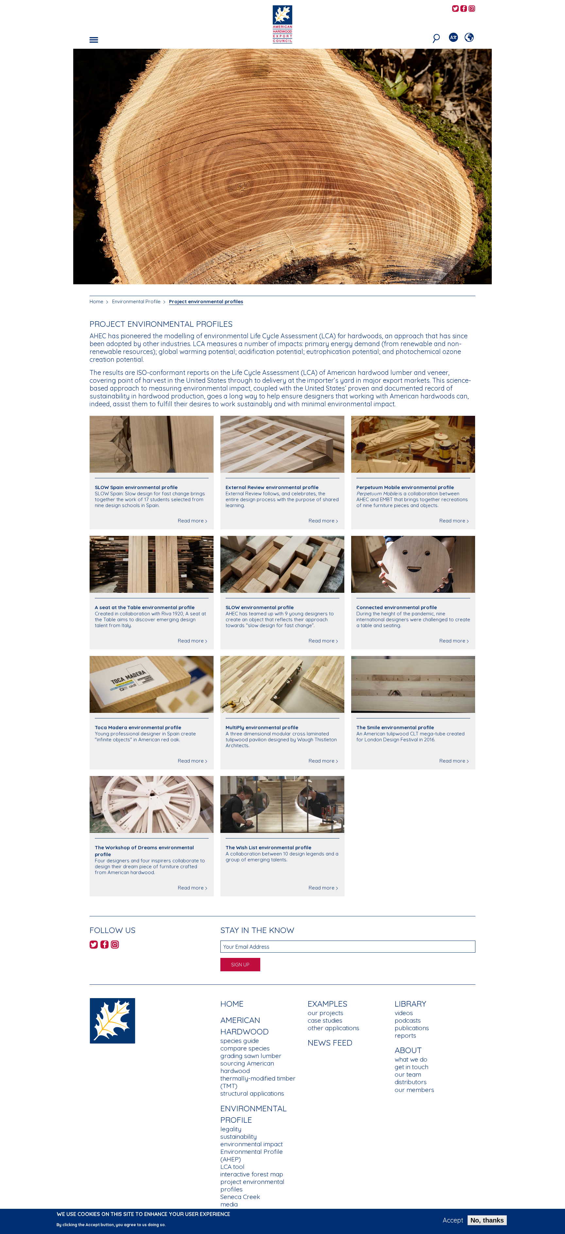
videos (404, 1013)
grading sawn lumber (251, 1056)
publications (412, 1028)
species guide (239, 1041)
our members (414, 1090)
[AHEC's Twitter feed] (455, 9)
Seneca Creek (240, 1197)
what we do (411, 1059)
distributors (411, 1082)
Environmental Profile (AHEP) (251, 1155)
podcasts (408, 1020)
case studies (325, 1020)
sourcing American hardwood (247, 1067)
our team (408, 1074)
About (408, 1050)
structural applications (252, 1093)
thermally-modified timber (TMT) (258, 1082)
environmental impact (251, 1144)
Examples (327, 1003)
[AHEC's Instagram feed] (472, 9)
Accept (453, 1220)
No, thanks (487, 1220)
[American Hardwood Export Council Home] (282, 24)
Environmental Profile (136, 301)
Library (410, 1003)
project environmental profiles (252, 1185)
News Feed (330, 1042)
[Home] (112, 1020)
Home (96, 301)
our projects (325, 1013)
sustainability (238, 1136)
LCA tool (232, 1167)
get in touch (411, 1067)
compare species (245, 1048)
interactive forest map (251, 1174)
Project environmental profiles (206, 301)
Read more (191, 521)
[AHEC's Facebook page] (463, 9)
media (229, 1204)
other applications (333, 1028)
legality (230, 1129)
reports (405, 1035)
